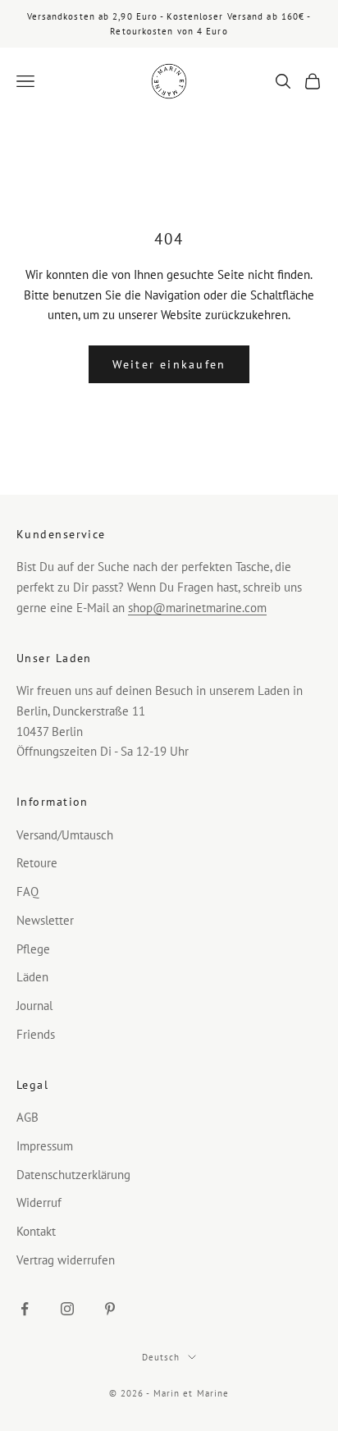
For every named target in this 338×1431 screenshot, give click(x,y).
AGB (27, 1117)
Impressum (44, 1146)
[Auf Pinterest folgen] (110, 1309)
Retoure (36, 863)
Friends (35, 1034)
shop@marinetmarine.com (197, 607)
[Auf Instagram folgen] (67, 1309)
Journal (34, 1005)
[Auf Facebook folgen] (24, 1309)
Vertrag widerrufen (65, 1260)
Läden (32, 977)
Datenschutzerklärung (73, 1174)
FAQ (27, 891)
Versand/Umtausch (64, 835)
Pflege (33, 949)
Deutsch (161, 1357)
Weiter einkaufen (169, 364)
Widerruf (39, 1202)
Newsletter (45, 920)
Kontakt (36, 1231)
